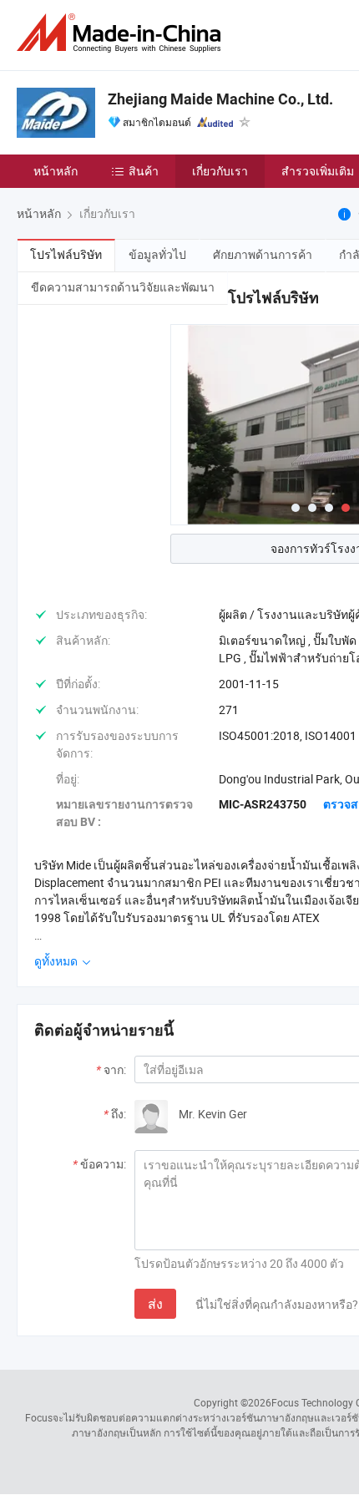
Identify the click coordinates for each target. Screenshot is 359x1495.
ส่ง (155, 1304)
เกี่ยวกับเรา (220, 171)
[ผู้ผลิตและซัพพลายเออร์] (122, 33)
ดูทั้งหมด (57, 961)
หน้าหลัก (55, 171)
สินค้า (144, 171)
